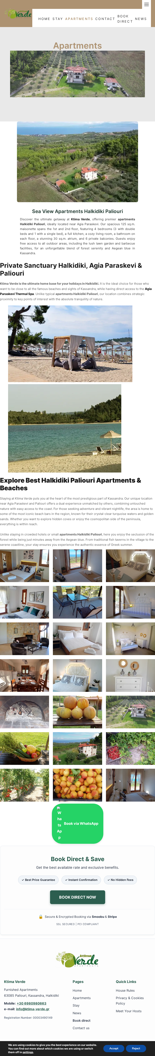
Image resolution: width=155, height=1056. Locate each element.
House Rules (125, 990)
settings (28, 1052)
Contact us (81, 1028)
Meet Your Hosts (128, 1011)
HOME (44, 19)
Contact (105, 19)
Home (77, 990)
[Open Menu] (146, 4)
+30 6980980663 (31, 1003)
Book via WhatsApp (81, 823)
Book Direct (125, 18)
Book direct (81, 1020)
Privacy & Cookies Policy (130, 1000)
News (141, 19)
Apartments (79, 19)
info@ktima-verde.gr (32, 1009)
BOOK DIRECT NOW (77, 897)
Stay (57, 19)
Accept (113, 1048)
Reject (136, 1048)
